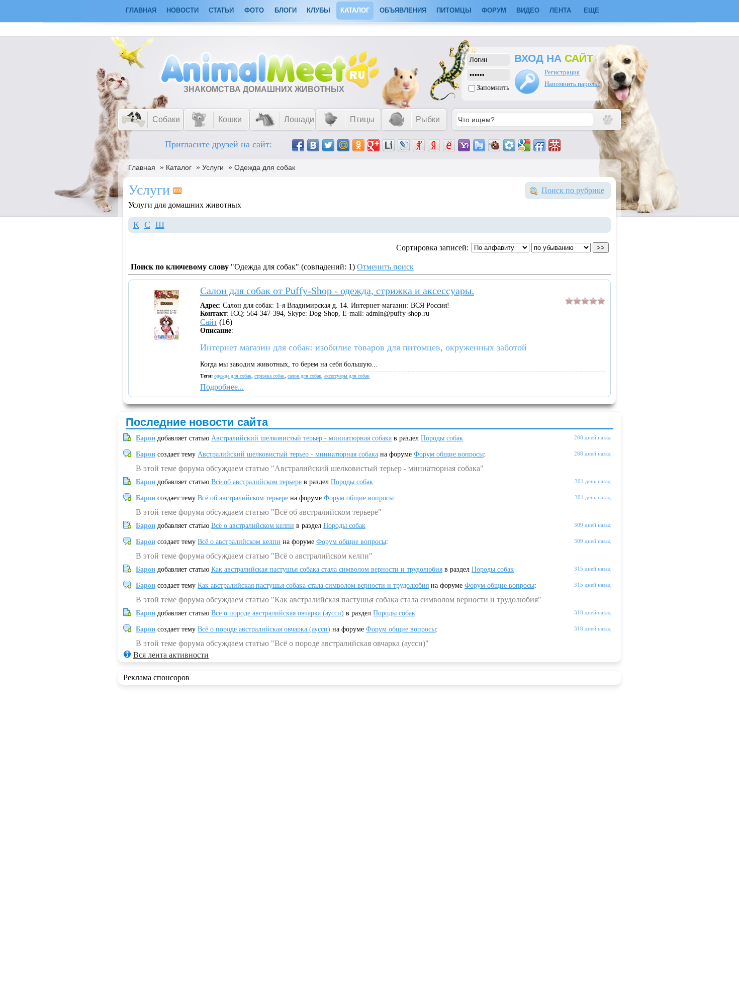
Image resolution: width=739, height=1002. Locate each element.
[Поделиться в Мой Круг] (509, 145)
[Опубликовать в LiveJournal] (404, 145)
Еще (591, 10)
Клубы (318, 10)
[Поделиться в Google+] (373, 145)
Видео (527, 10)
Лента (560, 10)
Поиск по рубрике (572, 190)
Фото (254, 10)
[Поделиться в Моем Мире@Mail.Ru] (343, 145)
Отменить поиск (385, 266)
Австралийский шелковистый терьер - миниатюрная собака (301, 438)
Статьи (221, 10)
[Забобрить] (494, 145)
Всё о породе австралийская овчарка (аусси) (277, 613)
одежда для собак (232, 376)
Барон (145, 438)
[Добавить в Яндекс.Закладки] (434, 145)
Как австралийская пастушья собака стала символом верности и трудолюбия (326, 569)
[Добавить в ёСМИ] (449, 145)
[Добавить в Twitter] (328, 145)
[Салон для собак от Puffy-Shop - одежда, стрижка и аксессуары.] (166, 337)
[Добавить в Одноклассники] (358, 145)
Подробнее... (222, 387)
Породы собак (442, 438)
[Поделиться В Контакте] (313, 145)
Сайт (208, 322)
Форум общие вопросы (449, 454)
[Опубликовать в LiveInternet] (389, 145)
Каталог (354, 10)
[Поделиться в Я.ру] (419, 145)
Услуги (213, 167)
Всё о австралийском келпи (252, 525)
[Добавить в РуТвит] (479, 145)
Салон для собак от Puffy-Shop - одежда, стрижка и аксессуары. (337, 290)
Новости (182, 10)
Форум (494, 10)
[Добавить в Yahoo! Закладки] (464, 145)
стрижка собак (269, 376)
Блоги (285, 10)
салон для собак (304, 376)
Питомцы (454, 10)
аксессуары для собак (346, 376)
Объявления (403, 10)
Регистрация (562, 72)
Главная (141, 167)
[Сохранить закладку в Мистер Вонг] (554, 145)
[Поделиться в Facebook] (298, 145)
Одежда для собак (264, 167)
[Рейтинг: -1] (585, 302)
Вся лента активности (171, 655)
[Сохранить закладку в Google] (524, 145)
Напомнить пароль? (572, 83)
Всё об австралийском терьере (256, 482)
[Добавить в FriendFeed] (539, 145)
